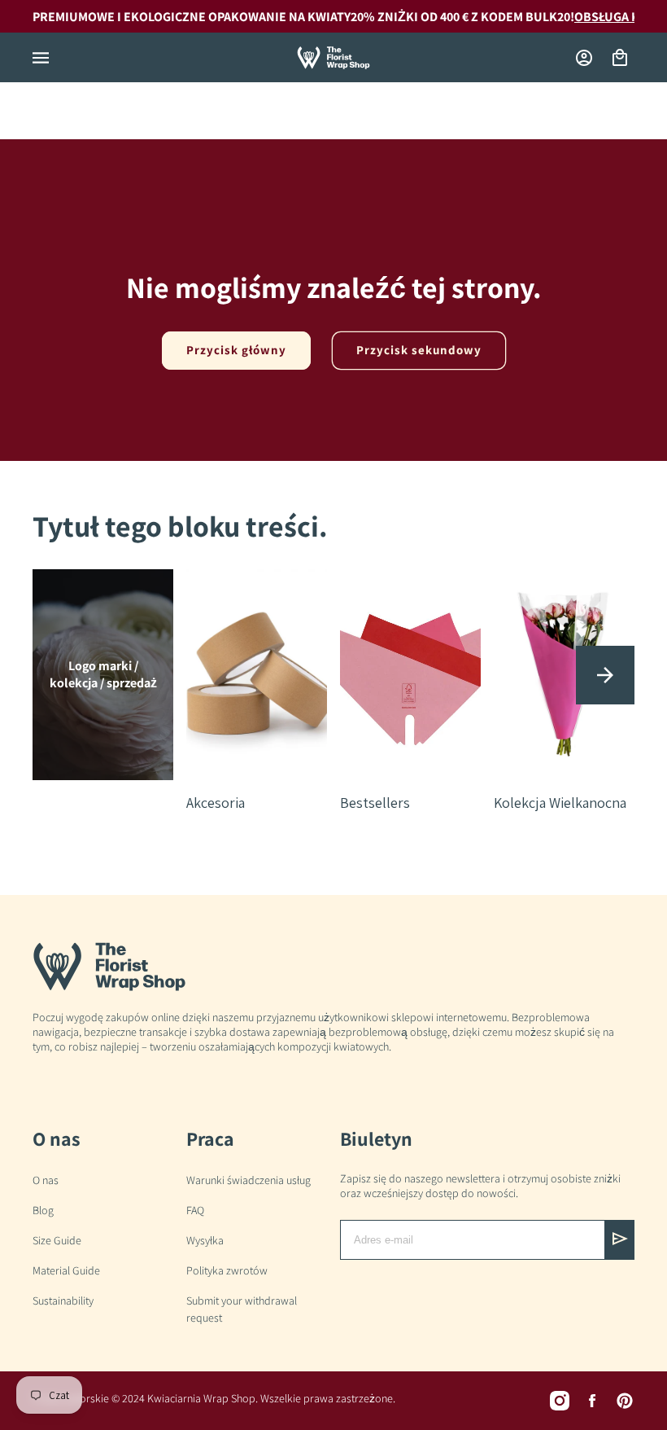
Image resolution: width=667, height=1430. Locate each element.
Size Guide (57, 1240)
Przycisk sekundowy (419, 350)
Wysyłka (205, 1240)
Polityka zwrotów (227, 1270)
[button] (41, 58)
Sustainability (63, 1300)
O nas (46, 1180)
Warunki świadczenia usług (248, 1180)
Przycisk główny (236, 350)
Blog (43, 1210)
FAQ (195, 1210)
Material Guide (66, 1270)
